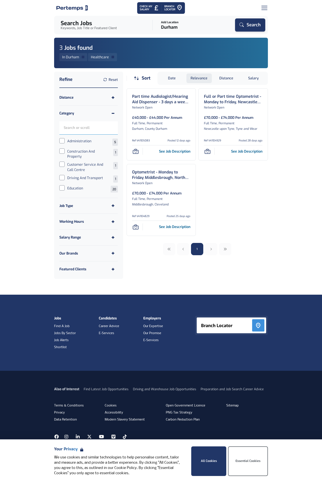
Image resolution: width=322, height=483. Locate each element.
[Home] (72, 8)
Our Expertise (153, 326)
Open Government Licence (185, 405)
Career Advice (109, 326)
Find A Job (62, 326)
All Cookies (209, 461)
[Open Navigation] (264, 8)
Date (172, 78)
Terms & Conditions (69, 405)
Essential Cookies (247, 461)
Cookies (111, 405)
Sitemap (232, 405)
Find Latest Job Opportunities (106, 389)
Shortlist (60, 347)
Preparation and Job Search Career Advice (232, 389)
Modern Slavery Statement (125, 419)
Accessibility (114, 412)
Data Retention (65, 419)
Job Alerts (61, 340)
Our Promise (152, 333)
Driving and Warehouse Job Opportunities (164, 389)
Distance (226, 78)
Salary (253, 78)
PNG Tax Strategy (179, 412)
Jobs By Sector (65, 333)
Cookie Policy (125, 468)
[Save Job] (135, 151)
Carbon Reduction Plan (183, 419)
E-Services (106, 333)
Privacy (59, 412)
